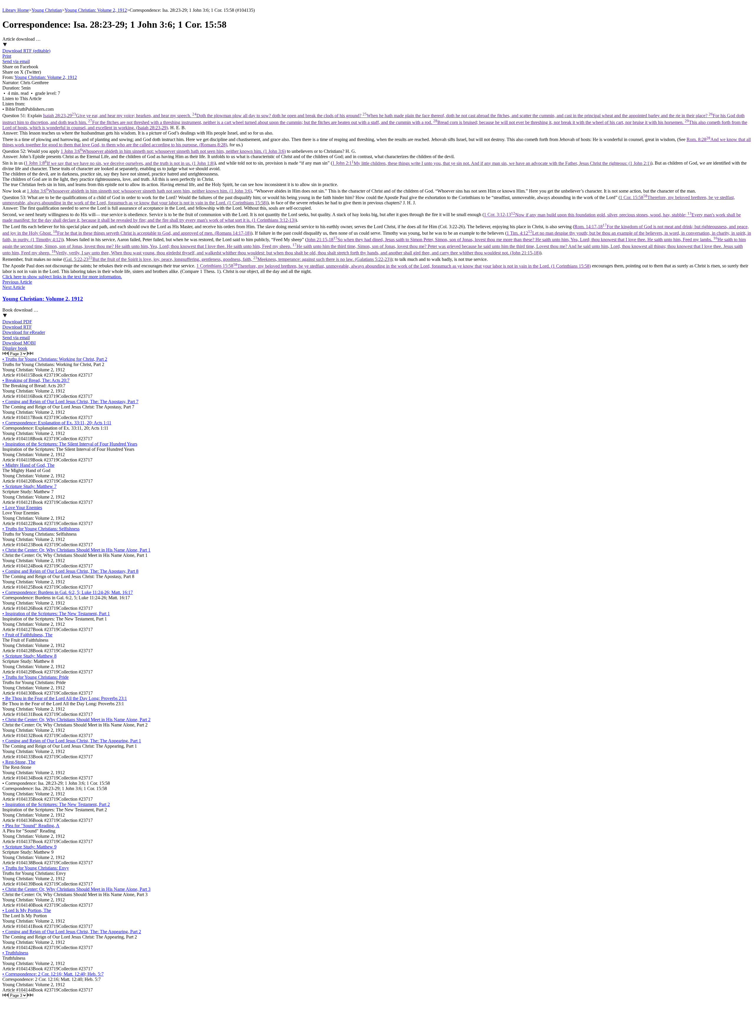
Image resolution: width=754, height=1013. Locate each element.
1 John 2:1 (491, 163)
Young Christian (47, 10)
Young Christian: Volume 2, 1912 (96, 10)
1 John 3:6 (173, 151)
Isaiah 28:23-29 (374, 121)
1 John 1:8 (119, 163)
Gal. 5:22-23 (228, 259)
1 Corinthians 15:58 (393, 266)
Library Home (15, 10)
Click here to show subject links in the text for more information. (62, 276)
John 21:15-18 (374, 246)
